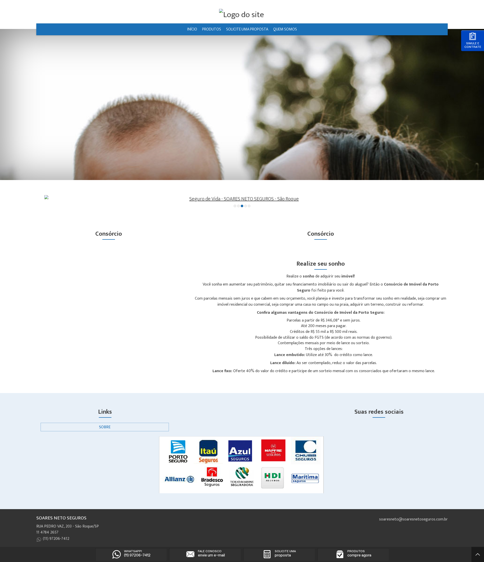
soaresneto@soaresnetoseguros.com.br (413, 519)
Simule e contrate (472, 45)
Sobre (104, 427)
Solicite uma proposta (247, 29)
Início (192, 29)
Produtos (211, 29)
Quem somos (285, 29)
